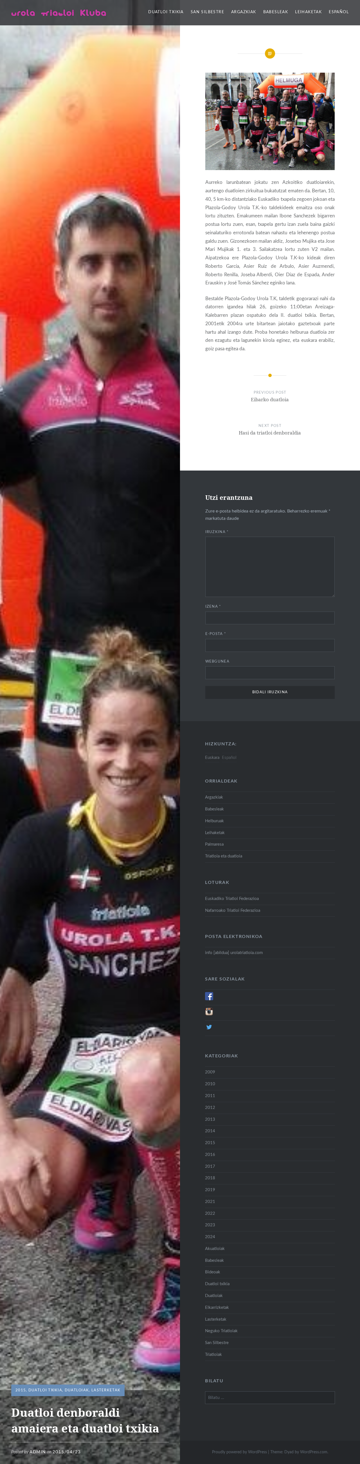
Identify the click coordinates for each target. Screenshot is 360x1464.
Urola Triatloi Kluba (59, 12)
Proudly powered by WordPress (239, 1452)
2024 (210, 1237)
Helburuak (214, 821)
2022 (210, 1213)
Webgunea (217, 661)
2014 (210, 1131)
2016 (210, 1155)
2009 (210, 1072)
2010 (210, 1084)
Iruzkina (217, 532)
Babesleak (275, 12)
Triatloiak (213, 1354)
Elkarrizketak (217, 1307)
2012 (210, 1108)
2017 (210, 1166)
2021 (210, 1202)
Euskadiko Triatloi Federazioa (232, 899)
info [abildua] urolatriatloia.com (234, 953)
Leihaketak (308, 12)
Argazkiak (243, 12)
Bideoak (212, 1272)
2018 (210, 1178)
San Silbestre (207, 12)
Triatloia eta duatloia (223, 856)
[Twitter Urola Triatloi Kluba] (209, 1030)
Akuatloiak (215, 1249)
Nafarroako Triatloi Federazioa (232, 910)
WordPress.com (313, 1452)
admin (38, 1452)
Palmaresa (214, 844)
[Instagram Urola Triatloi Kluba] (209, 1014)
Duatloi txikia (166, 12)
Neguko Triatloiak (221, 1331)
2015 (20, 1390)
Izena (213, 607)
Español (339, 12)
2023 (210, 1225)
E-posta (215, 634)
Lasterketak (105, 1390)
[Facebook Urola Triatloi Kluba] (209, 999)
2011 (210, 1096)
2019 (210, 1190)
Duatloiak (77, 1390)
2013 (210, 1119)
